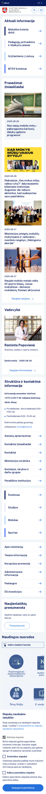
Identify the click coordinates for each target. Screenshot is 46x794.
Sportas (13, 532)
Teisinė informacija (15, 555)
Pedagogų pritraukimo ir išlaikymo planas (21, 44)
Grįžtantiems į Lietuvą (21, 56)
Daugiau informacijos (20, 370)
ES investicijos (13, 591)
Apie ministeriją (13, 546)
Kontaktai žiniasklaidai (17, 444)
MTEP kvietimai (17, 68)
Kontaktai (10, 452)
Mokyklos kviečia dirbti (18, 31)
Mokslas (13, 520)
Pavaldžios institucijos (17, 480)
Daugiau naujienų (21, 298)
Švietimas (14, 494)
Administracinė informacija (13, 573)
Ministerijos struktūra (17, 460)
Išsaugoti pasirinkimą (23, 787)
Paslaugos (10, 583)
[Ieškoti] (34, 10)
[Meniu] (41, 10)
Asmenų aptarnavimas (17, 435)
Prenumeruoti (17, 625)
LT (39, 3)
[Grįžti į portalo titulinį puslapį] (6, 3)
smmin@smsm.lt (24, 427)
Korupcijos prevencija (17, 563)
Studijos (13, 507)
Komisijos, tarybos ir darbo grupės (16, 471)
